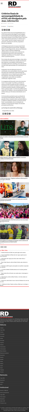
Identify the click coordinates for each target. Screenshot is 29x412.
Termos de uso (3, 403)
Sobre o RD (2, 401)
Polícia (1, 361)
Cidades (1, 328)
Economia (2, 336)
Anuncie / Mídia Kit (4, 390)
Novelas (1, 357)
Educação (2, 340)
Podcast (1, 382)
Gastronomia (2, 346)
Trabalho (2, 369)
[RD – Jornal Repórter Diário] (14, 4)
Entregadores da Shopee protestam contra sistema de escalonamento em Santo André (14, 241)
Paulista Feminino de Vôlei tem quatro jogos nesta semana (13, 252)
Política (1, 363)
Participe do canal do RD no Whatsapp (12, 108)
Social (1, 367)
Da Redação (5, 23)
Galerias (2, 344)
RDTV (1, 384)
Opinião (1, 359)
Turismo (2, 372)
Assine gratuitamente (4, 392)
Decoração (2, 334)
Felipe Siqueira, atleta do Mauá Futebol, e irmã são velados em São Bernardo (13, 158)
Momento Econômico (4, 353)
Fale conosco (2, 396)
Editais (1, 338)
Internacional (3, 349)
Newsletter (2, 355)
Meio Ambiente (3, 351)
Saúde (1, 365)
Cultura (1, 332)
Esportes (2, 342)
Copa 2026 (2, 330)
